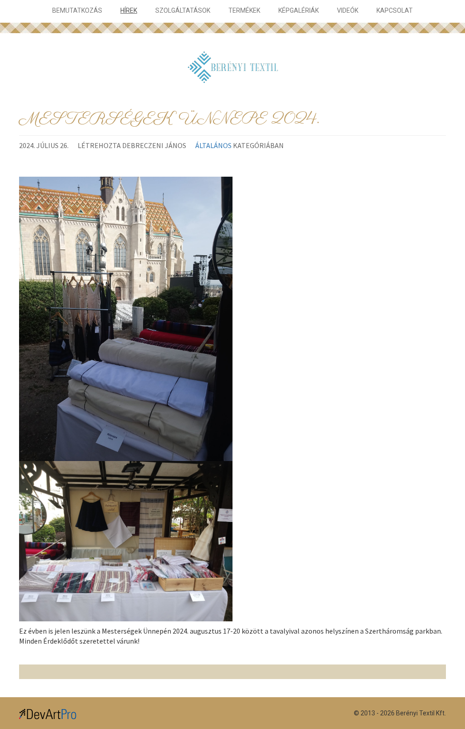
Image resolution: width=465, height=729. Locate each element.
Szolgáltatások (182, 10)
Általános (213, 145)
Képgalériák (298, 10)
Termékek (244, 10)
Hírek (128, 10)
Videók (347, 10)
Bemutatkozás (77, 10)
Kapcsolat (394, 10)
